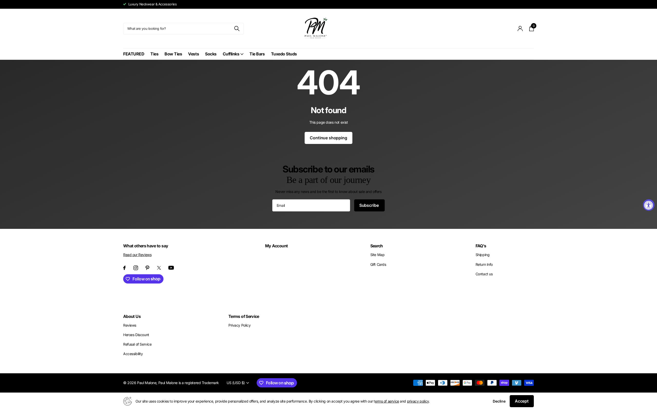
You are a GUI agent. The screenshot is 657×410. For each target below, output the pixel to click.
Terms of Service (243, 316)
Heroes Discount (136, 335)
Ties (154, 53)
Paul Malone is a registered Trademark (188, 382)
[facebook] (124, 268)
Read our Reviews (137, 254)
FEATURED (133, 53)
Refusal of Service (137, 344)
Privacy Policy (239, 325)
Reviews (129, 325)
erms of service (387, 401)
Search (376, 245)
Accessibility (133, 354)
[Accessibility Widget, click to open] (648, 205)
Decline (499, 401)
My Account (276, 245)
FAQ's (481, 245)
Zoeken (237, 28)
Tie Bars (257, 53)
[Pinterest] (147, 268)
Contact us (484, 274)
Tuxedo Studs (284, 53)
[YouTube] (171, 268)
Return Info (484, 264)
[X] (159, 268)
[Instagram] (135, 268)
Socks (211, 53)
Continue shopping (328, 137)
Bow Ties (173, 53)
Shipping (483, 254)
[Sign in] (520, 28)
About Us (132, 316)
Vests (193, 53)
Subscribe (369, 205)
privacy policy (418, 401)
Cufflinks (231, 53)
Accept (522, 401)
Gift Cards (378, 264)
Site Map (377, 254)
